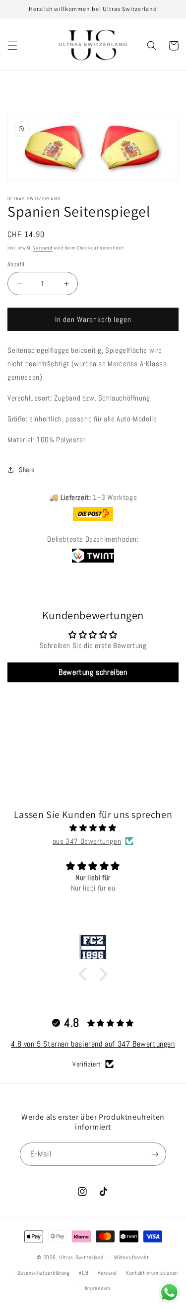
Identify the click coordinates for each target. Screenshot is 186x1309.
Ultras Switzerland (81, 1257)
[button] (12, 46)
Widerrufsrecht (131, 1257)
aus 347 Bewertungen (87, 841)
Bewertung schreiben (93, 672)
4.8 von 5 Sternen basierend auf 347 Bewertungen (93, 1044)
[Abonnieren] (155, 1154)
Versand (42, 248)
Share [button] (27, 469)
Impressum (98, 1288)
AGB (83, 1272)
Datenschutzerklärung (43, 1272)
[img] (93, 827)
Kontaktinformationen (152, 1272)
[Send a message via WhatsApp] (169, 1292)
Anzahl (15, 264)
